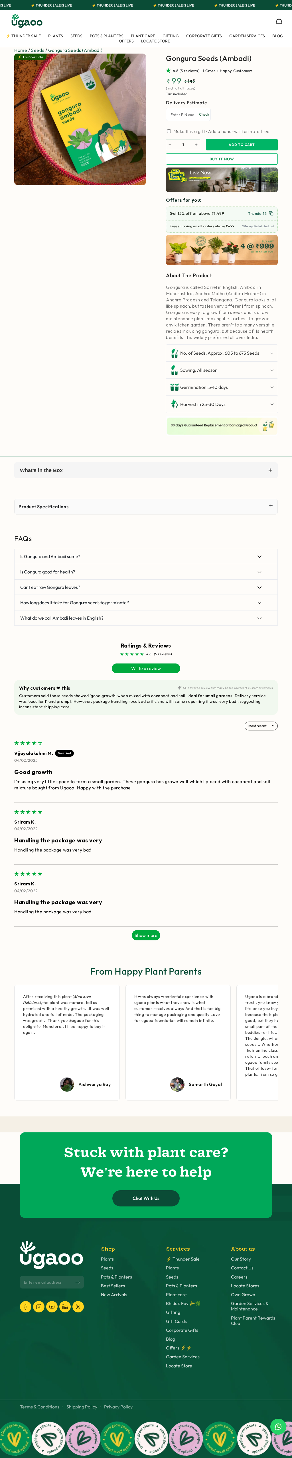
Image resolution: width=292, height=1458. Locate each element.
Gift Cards (176, 1321)
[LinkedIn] (65, 1306)
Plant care (176, 1294)
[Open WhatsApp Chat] (278, 1427)
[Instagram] (38, 1306)
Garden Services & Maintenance (249, 1306)
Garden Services (183, 1356)
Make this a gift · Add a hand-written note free (221, 131)
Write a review (146, 668)
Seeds (37, 50)
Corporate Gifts (182, 1330)
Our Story (241, 1259)
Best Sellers (113, 1285)
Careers (239, 1277)
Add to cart (242, 144)
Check (204, 114)
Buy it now (222, 159)
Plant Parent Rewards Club (253, 1320)
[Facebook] (25, 1306)
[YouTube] (52, 1306)
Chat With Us (146, 1198)
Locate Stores (245, 1285)
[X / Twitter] (78, 1306)
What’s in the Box (146, 470)
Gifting (173, 1312)
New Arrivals (114, 1294)
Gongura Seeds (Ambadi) (75, 50)
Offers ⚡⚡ (179, 1348)
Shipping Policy (81, 1407)
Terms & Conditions (39, 1407)
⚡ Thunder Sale (183, 1259)
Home (20, 50)
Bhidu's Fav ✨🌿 (183, 1303)
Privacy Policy (118, 1407)
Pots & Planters (116, 1277)
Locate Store (179, 1366)
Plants (107, 1259)
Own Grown (243, 1294)
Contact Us (242, 1268)
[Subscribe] (77, 1282)
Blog (170, 1339)
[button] (169, 70)
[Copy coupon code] (271, 213)
